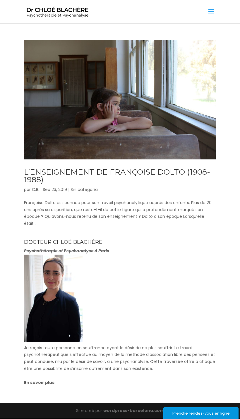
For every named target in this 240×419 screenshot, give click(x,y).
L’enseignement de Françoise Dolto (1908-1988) (117, 175)
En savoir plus (39, 382)
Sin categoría (84, 189)
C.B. (35, 189)
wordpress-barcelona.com (133, 410)
